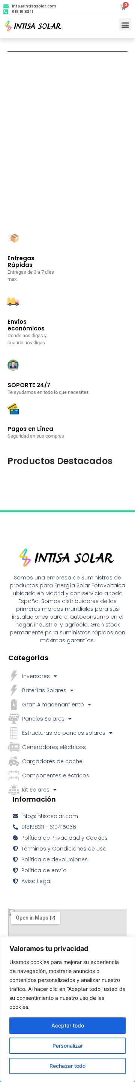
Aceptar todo (67, 1025)
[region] (67, 1009)
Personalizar (67, 1045)
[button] (125, 24)
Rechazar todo (68, 1066)
